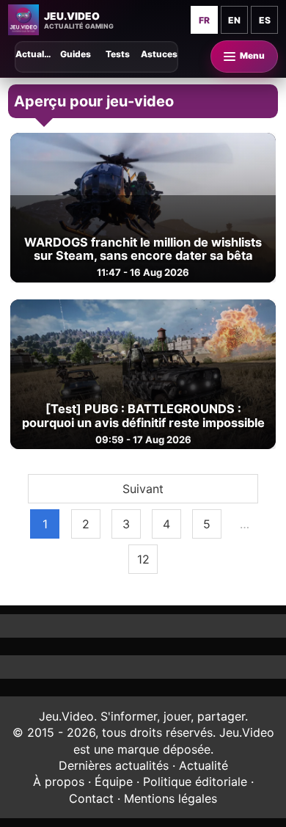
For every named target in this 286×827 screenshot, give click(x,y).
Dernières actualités (114, 765)
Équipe (114, 781)
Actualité (203, 765)
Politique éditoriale (195, 781)
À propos (58, 781)
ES (265, 20)
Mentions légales (170, 798)
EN (234, 20)
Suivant (143, 488)
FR (204, 20)
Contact (91, 798)
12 (143, 559)
